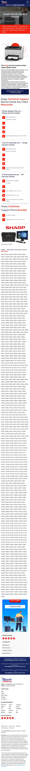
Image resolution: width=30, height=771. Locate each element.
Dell (10, 708)
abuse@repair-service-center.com (15, 673)
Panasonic (18, 708)
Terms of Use (12, 726)
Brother (3, 712)
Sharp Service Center (8, 28)
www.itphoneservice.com (12, 195)
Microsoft (3, 704)
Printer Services (23, 26)
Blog (2, 691)
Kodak (17, 706)
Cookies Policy (4, 728)
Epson (10, 712)
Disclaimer (18, 726)
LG (16, 710)
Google (3, 710)
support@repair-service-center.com (15, 219)
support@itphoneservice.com (13, 190)
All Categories (5, 645)
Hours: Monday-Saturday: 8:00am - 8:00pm (15, 168)
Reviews (3, 697)
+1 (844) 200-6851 (17, 5)
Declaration (11, 728)
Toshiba (11, 710)
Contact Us (4, 699)
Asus (10, 706)
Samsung (18, 704)
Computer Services (12, 26)
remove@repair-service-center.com (15, 666)
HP (2, 708)
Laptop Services (6, 653)
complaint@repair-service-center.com (15, 660)
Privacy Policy (4, 726)
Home (4, 26)
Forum (2, 693)
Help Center (4, 695)
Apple (2, 706)
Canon (10, 704)
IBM (17, 712)
